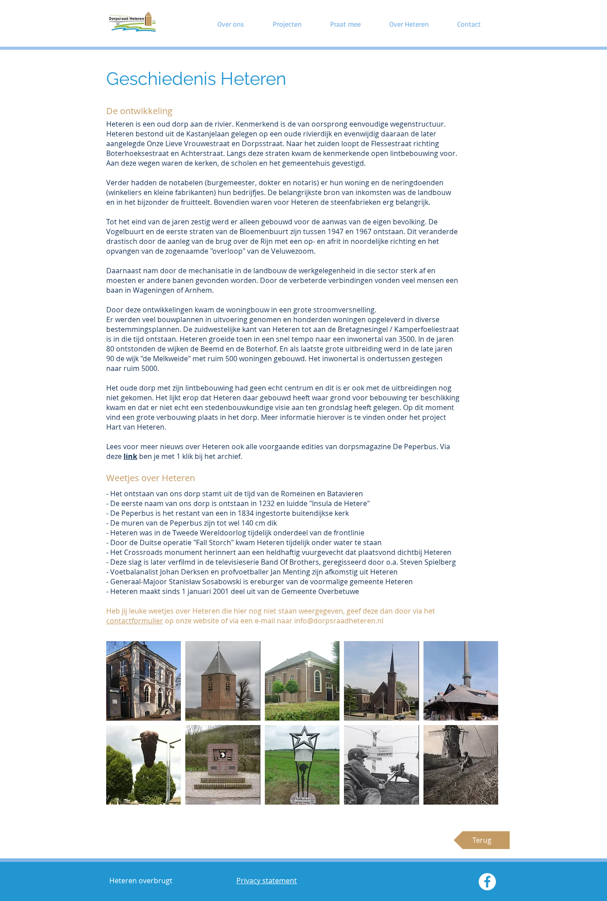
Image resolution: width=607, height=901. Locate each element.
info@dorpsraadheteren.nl (338, 621)
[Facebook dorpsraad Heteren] (487, 881)
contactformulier (134, 621)
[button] (143, 681)
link (130, 456)
